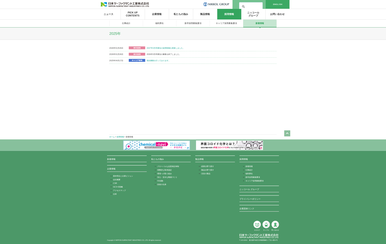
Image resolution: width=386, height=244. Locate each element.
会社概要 (116, 180)
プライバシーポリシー (250, 199)
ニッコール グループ (249, 189)
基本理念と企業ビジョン (123, 176)
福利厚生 (159, 23)
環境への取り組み (164, 174)
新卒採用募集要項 (193, 23)
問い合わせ (275, 230)
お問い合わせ (277, 14)
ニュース (108, 14)
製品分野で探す (207, 170)
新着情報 (260, 23)
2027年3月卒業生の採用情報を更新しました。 (166, 48)
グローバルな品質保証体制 (168, 166)
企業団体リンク (246, 208)
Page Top (287, 133)
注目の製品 (205, 174)
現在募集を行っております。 (158, 61)
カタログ (257, 230)
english (278, 4)
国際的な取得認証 (164, 170)
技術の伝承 (161, 184)
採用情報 (229, 14)
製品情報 (205, 14)
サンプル (266, 230)
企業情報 (157, 14)
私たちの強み (181, 14)
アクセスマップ (119, 190)
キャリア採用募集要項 (226, 23)
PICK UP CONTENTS (132, 14)
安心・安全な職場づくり (167, 177)
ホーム (112, 137)
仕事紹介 (126, 23)
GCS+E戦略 (118, 187)
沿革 (115, 194)
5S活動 (160, 181)
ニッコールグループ (253, 14)
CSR (115, 183)
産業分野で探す (207, 166)
